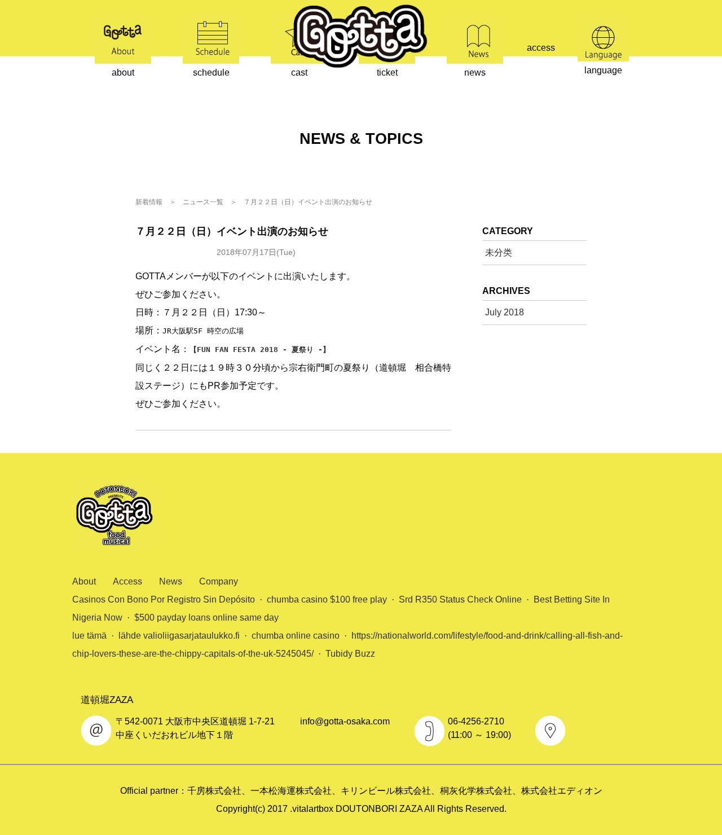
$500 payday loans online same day (206, 617)
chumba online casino (296, 635)
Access (127, 581)
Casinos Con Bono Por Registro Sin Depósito (163, 599)
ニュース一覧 (203, 202)
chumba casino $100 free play (327, 599)
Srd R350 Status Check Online (460, 599)
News (170, 581)
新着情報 (148, 202)
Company (218, 581)
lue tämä (89, 635)
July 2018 (504, 312)
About (84, 581)
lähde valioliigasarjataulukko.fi (179, 635)
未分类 (172, 253)
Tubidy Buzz (350, 653)
